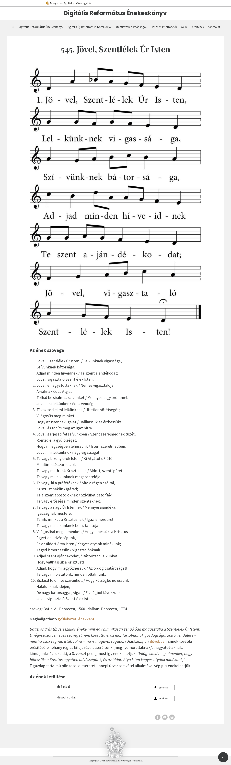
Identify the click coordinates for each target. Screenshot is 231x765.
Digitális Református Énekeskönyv (115, 13)
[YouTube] (165, 717)
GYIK (184, 27)
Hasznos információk (164, 27)
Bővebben (158, 641)
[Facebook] (157, 717)
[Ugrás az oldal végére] (223, 757)
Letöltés (163, 687)
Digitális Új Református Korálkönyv (89, 27)
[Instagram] (172, 717)
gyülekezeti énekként (76, 619)
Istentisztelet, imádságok (131, 27)
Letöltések (197, 27)
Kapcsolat (213, 27)
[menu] (6, 13)
